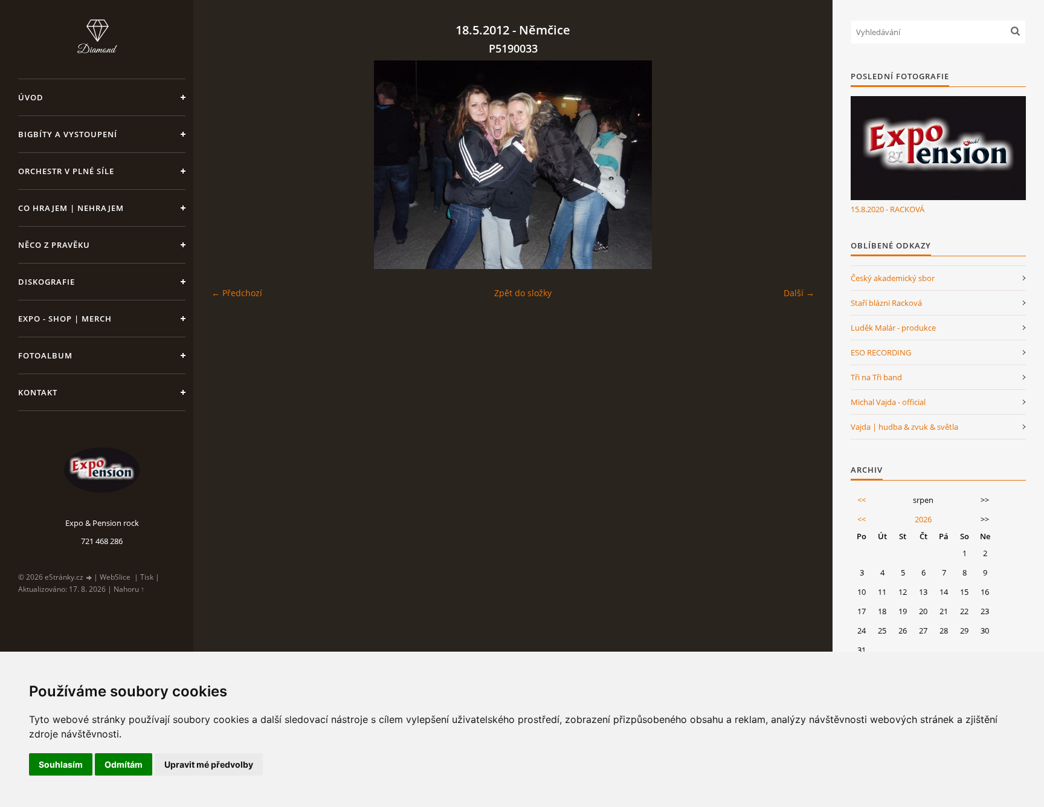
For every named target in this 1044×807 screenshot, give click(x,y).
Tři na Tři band (876, 377)
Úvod (31, 97)
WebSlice (115, 577)
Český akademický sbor (893, 278)
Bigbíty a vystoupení (67, 134)
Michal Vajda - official (888, 402)
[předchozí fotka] (231, 164)
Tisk (146, 577)
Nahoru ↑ (129, 589)
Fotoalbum (45, 355)
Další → (799, 293)
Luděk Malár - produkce (893, 327)
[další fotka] (794, 164)
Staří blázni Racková (886, 302)
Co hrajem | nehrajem (71, 208)
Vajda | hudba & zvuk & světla (904, 426)
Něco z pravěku (54, 244)
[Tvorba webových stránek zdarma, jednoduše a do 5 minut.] (89, 577)
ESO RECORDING (881, 352)
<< (861, 499)
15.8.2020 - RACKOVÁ (887, 209)
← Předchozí (236, 293)
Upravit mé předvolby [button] (208, 764)
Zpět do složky (523, 293)
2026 (923, 519)
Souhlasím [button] (61, 764)
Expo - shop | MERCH (65, 318)
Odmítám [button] (124, 764)
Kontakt (37, 392)
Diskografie (46, 281)
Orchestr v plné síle (66, 171)
